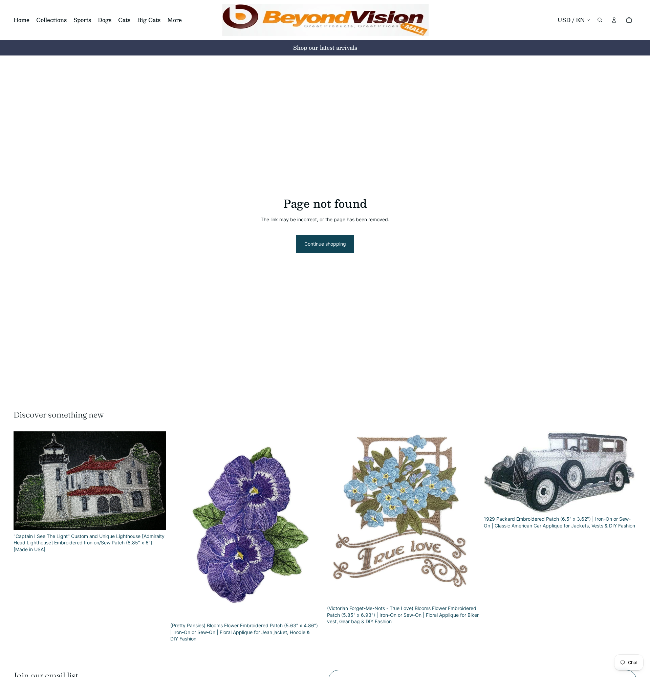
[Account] (614, 20)
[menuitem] (174, 20)
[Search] (599, 20)
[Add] (156, 520)
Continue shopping (325, 244)
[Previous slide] (24, 480)
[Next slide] (156, 480)
